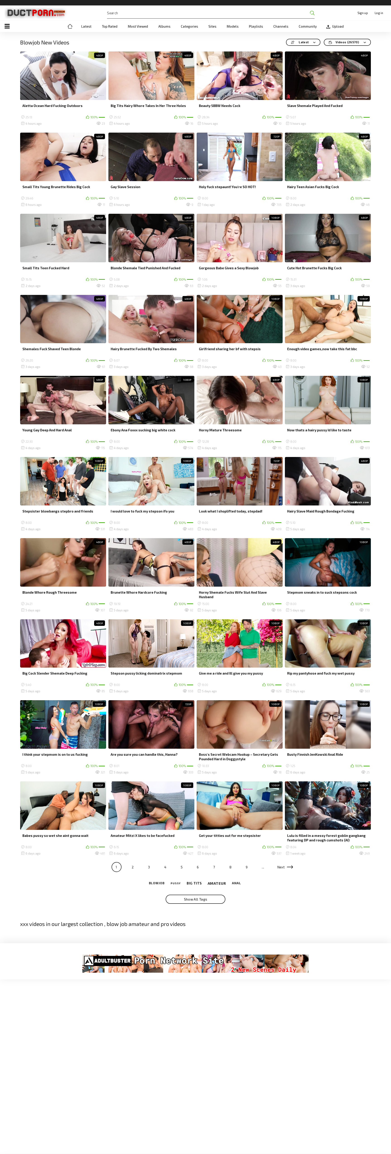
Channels (280, 26)
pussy (176, 883)
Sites (212, 26)
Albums (164, 26)
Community (308, 26)
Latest (86, 26)
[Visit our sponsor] (195, 964)
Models (232, 26)
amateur (217, 883)
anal (236, 883)
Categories (189, 26)
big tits (194, 883)
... (263, 867)
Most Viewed (138, 26)
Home (70, 26)
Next (281, 867)
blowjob (157, 883)
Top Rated (109, 26)
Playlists (256, 26)
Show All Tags (195, 899)
